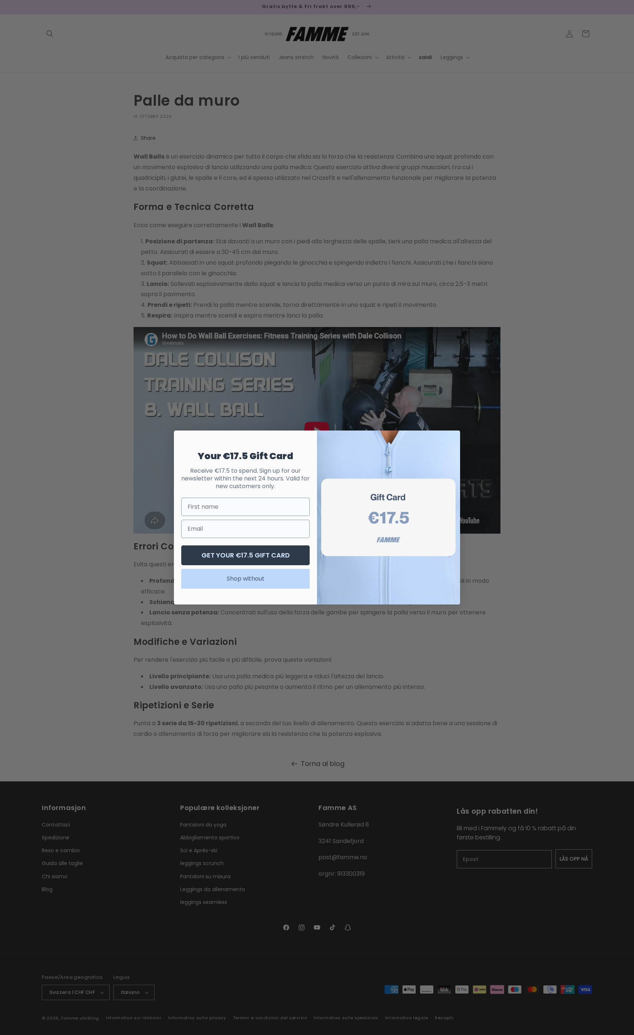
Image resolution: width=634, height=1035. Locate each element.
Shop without (246, 578)
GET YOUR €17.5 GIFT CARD (245, 555)
